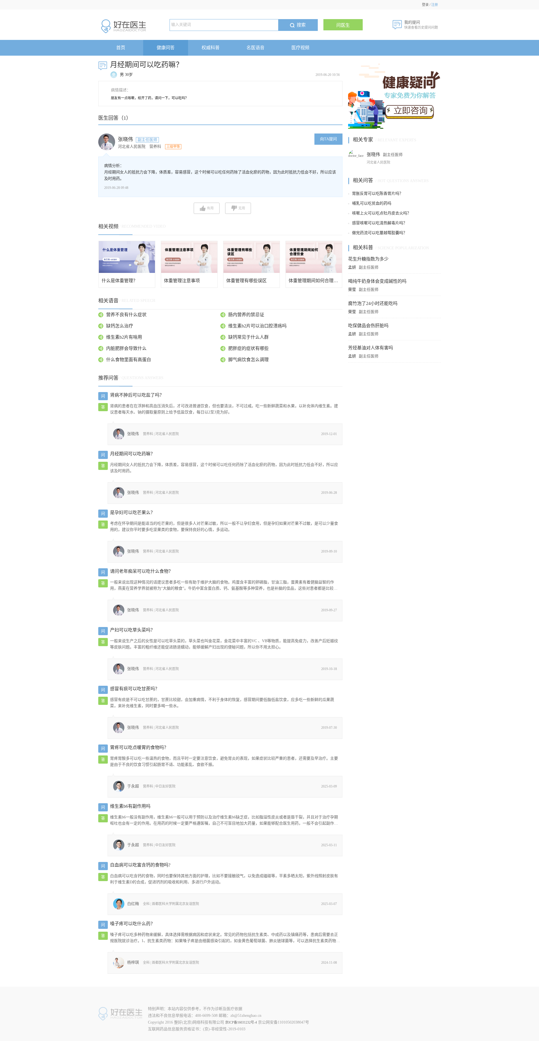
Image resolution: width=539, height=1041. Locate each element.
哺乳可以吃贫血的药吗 (371, 203)
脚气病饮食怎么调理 (248, 359)
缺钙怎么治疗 (119, 325)
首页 (120, 47)
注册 (434, 5)
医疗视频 (300, 47)
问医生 (343, 25)
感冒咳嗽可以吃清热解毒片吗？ (379, 223)
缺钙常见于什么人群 (248, 337)
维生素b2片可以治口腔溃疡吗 (257, 325)
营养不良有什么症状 (126, 314)
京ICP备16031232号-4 (241, 1022)
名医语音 (255, 47)
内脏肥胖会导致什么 (126, 348)
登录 (425, 5)
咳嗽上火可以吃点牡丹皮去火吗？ (381, 213)
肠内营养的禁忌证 (246, 314)
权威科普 (211, 47)
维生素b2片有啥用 (124, 337)
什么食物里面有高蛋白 (128, 359)
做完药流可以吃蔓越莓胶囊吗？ (379, 233)
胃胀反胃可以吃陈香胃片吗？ (377, 193)
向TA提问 (328, 139)
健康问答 (166, 47)
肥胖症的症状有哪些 (248, 348)
